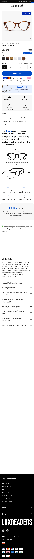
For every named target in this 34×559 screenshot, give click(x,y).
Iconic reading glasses (9, 121)
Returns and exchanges (8, 486)
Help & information (9, 479)
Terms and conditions (8, 495)
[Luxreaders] (17, 5)
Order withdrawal (7, 501)
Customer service (7, 483)
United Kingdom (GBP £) (10, 536)
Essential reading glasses (23, 118)
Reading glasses (22, 121)
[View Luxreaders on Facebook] (7, 530)
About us (4, 489)
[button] (27, 6)
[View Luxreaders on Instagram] (3, 530)
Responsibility (6, 492)
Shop (4, 507)
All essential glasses (13, 43)
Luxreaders (9, 539)
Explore (5, 514)
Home (3, 43)
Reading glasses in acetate (10, 125)
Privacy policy (6, 498)
